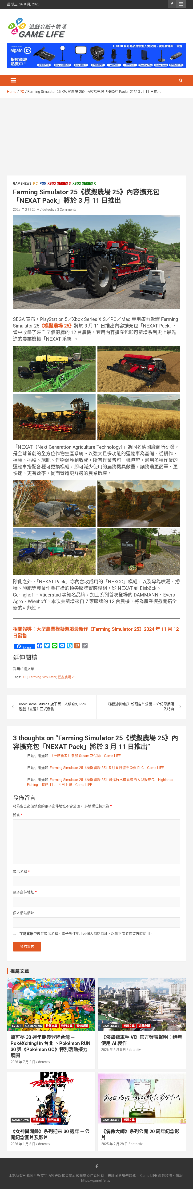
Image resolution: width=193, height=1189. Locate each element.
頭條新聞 (82, 1026)
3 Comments (66, 209)
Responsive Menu (181, 4)
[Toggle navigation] (13, 80)
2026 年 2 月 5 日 (113, 1050)
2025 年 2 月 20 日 (26, 209)
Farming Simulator (42, 677)
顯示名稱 (21, 871)
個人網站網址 (23, 913)
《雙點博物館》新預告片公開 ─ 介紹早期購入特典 (140, 706)
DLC (25, 677)
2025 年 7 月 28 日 (114, 1144)
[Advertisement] (96, 133)
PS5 (43, 183)
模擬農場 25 (67, 677)
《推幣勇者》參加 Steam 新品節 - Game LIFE (85, 756)
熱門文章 (66, 1026)
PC (35, 183)
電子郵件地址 (25, 892)
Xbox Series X (84, 183)
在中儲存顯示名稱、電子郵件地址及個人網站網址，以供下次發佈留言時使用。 (86, 934)
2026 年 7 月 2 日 (23, 1062)
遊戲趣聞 (144, 1026)
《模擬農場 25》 (56, 326)
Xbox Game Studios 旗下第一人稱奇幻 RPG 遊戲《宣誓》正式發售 (52, 706)
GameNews (22, 183)
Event (16, 1026)
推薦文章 (51, 1026)
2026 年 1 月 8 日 (23, 1144)
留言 (18, 815)
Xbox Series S (59, 183)
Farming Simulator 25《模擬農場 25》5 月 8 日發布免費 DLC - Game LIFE (107, 768)
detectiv (48, 209)
